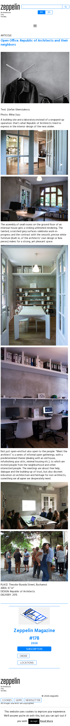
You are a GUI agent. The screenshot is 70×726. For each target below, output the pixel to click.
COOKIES (7, 700)
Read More (46, 721)
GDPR (19, 700)
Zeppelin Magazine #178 (34, 634)
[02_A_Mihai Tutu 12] (34, 152)
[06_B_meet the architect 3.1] (34, 505)
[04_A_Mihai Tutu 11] (34, 397)
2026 (34, 643)
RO (41, 12)
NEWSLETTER (33, 700)
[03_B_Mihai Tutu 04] (34, 198)
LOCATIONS (27, 663)
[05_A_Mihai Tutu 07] (34, 295)
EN (49, 12)
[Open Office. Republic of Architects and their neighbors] (35, 78)
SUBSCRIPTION (34, 649)
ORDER (23, 656)
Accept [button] (33, 721)
